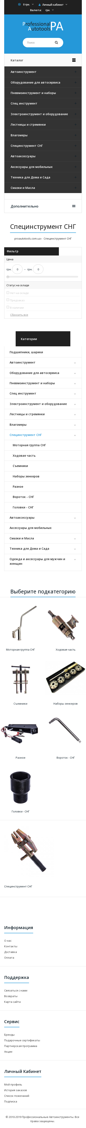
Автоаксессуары (22, 518)
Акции (8, 1051)
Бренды (9, 1034)
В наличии (17, 307)
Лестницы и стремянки (27, 414)
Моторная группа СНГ (29, 445)
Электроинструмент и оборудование (38, 404)
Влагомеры (18, 425)
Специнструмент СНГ (26, 435)
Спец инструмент (23, 393)
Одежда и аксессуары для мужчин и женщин (37, 561)
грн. (48, 10)
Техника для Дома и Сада (29, 548)
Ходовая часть (24, 456)
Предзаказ (17, 300)
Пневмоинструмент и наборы (32, 383)
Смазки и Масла (22, 538)
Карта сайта (12, 1002)
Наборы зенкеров (26, 476)
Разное (18, 487)
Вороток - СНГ (23, 497)
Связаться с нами (15, 990)
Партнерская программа (20, 1046)
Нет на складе (19, 293)
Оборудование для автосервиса (34, 373)
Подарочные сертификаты (22, 1040)
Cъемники (20, 466)
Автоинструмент (22, 362)
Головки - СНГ (23, 507)
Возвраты (11, 996)
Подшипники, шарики (26, 352)
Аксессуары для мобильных (31, 528)
